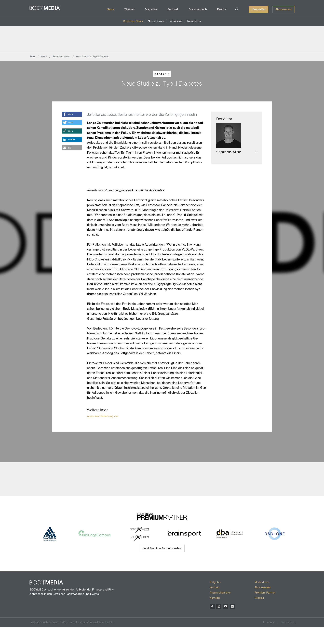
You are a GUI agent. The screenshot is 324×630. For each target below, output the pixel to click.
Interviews (175, 21)
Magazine (151, 9)
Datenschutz (287, 622)
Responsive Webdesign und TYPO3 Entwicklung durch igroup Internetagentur (72, 622)
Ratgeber (215, 582)
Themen (129, 9)
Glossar (259, 597)
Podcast (173, 9)
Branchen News (133, 21)
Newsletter (258, 9)
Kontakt (215, 587)
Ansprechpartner (220, 592)
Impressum (269, 622)
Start (33, 56)
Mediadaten (261, 582)
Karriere (215, 597)
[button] (72, 114)
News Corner (156, 21)
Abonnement (283, 9)
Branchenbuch (197, 9)
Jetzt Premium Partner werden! (162, 548)
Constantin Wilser (228, 152)
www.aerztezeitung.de (102, 416)
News (110, 9)
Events (221, 9)
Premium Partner (265, 592)
